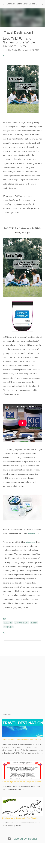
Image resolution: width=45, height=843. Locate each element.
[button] (4, 55)
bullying (8, 623)
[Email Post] (4, 619)
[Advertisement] (22, 682)
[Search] (41, 4)
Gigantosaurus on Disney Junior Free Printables (20, 818)
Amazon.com (33, 533)
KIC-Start (8, 627)
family (34, 623)
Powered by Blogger (24, 838)
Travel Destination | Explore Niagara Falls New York (21, 739)
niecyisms (30, 541)
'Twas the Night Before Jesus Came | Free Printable (21, 782)
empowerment (21, 623)
